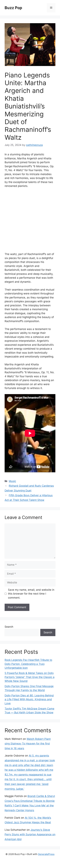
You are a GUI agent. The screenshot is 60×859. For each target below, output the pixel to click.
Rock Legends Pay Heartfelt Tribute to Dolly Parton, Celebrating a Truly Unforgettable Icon (28, 663)
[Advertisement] (30, 222)
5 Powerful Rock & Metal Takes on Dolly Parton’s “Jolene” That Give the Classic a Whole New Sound (29, 677)
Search (9, 626)
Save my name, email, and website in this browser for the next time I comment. (31, 593)
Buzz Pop (13, 7)
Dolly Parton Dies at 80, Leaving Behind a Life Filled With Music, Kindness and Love (29, 699)
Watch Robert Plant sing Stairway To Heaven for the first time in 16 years (28, 743)
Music (12, 481)
